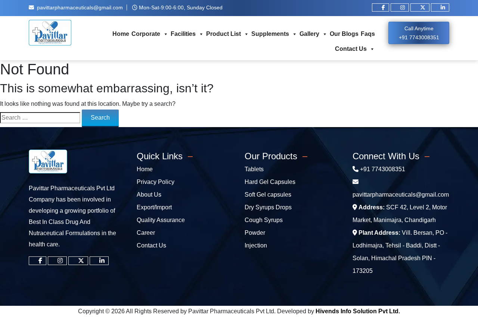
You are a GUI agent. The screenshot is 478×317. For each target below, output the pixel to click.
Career (146, 233)
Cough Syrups (264, 220)
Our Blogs (344, 34)
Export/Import (154, 207)
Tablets (254, 169)
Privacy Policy (155, 182)
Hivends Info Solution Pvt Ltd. (358, 311)
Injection (256, 245)
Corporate (145, 34)
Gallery (309, 34)
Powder (255, 233)
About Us (149, 194)
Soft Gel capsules (268, 194)
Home (120, 34)
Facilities (183, 34)
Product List (223, 34)
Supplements (270, 34)
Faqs (368, 34)
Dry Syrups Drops (268, 207)
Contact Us (351, 49)
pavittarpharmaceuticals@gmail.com (80, 7)
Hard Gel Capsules (270, 182)
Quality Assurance (161, 220)
